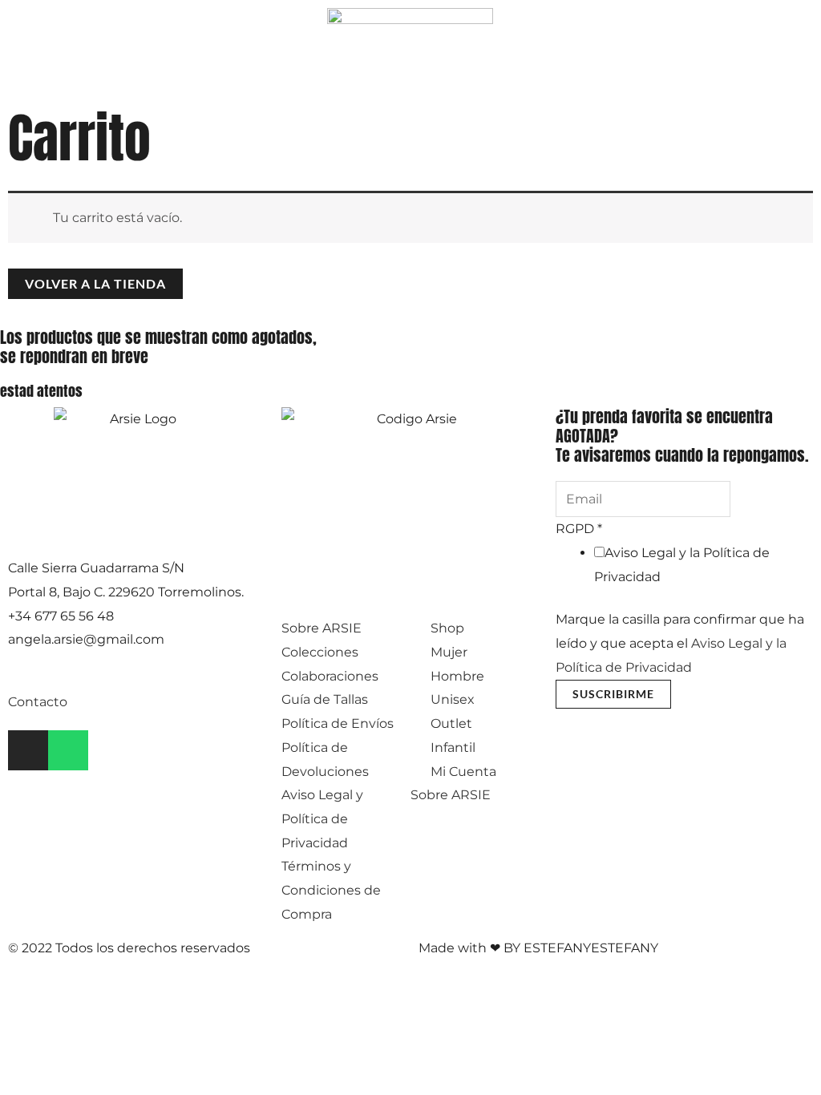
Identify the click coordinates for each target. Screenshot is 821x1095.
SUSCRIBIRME (613, 694)
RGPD (579, 528)
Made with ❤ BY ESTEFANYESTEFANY (538, 948)
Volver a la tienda (95, 283)
